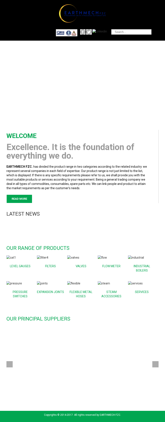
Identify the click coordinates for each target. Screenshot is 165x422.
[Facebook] (66, 31)
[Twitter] (89, 31)
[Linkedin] (99, 31)
